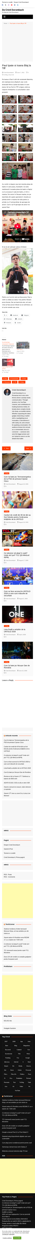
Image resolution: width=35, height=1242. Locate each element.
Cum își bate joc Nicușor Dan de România (17, 772)
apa (21, 1041)
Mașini (6, 1066)
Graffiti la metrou (7, 1212)
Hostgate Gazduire (10, 1028)
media (20, 1066)
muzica (28, 1066)
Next (27, 448)
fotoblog (7, 1058)
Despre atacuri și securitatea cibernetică (15, 1219)
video (22, 382)
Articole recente (11, 736)
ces (28, 1049)
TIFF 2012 (19, 349)
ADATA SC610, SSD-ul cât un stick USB (17, 783)
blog (15, 1045)
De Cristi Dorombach (13, 10)
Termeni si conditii (7, 2)
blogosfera (26, 1045)
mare (29, 1062)
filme (24, 378)
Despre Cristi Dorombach (21, 2)
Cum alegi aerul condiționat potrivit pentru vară (17, 1143)
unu (6, 1086)
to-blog (21, 1082)
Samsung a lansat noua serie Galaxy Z (14, 1147)
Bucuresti (8, 1049)
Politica (22, 1074)
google (27, 1058)
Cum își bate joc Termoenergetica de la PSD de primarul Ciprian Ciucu (17, 479)
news (12, 1070)
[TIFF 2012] (23, 345)
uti (13, 1086)
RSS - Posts (8, 874)
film (19, 1053)
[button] (9, 99)
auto (29, 1041)
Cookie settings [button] (7, 1238)
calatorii (19, 1049)
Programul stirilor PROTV (10, 1225)
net (5, 1070)
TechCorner (10, 924)
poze (29, 1074)
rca (11, 1078)
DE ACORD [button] (17, 1238)
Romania (6, 1082)
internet (16, 1062)
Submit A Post (8, 849)
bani (6, 1045)
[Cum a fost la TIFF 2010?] (8, 362)
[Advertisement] (17, 42)
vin (29, 1086)
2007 (6, 1041)
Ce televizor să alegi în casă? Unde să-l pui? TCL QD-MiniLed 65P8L (16, 555)
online (20, 1070)
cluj (6, 378)
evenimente (14, 378)
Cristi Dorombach (9, 72)
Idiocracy (7, 1062)
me (13, 1066)
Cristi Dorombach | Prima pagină (14, 857)
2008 (13, 1041)
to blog (6, 74)
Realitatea (19, 1078)
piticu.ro (13, 1074)
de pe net (11, 74)
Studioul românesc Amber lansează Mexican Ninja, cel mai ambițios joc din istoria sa (16, 931)
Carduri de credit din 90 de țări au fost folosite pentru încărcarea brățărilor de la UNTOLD (17, 517)
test (14, 1082)
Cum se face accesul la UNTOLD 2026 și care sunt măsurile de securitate (17, 593)
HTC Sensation (7, 1228)
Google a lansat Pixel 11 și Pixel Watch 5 (15, 1132)
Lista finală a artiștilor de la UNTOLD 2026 (17, 768)
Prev (7, 448)
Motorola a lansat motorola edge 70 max (15, 1151)
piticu (5, 1074)
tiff (15, 382)
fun (18, 1058)
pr (4, 1078)
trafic (29, 1082)
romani (28, 1078)
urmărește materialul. (8, 1234)
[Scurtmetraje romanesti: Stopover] (9, 349)
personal (7, 382)
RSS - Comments (9, 877)
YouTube (17, 1090)
